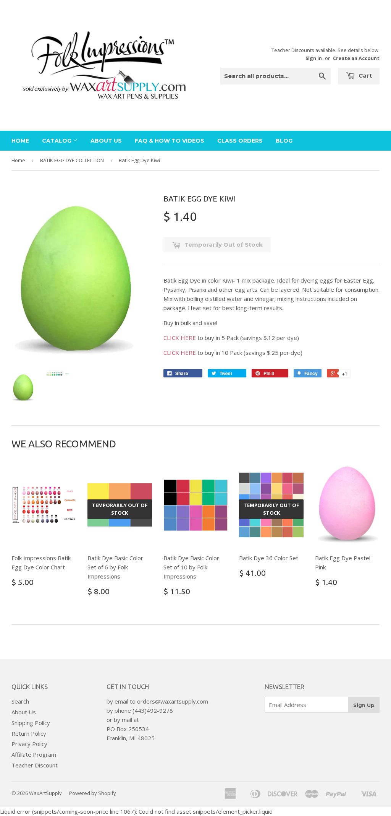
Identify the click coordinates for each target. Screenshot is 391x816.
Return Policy (28, 733)
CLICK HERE (179, 337)
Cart (364, 75)
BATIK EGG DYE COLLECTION (72, 160)
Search (20, 701)
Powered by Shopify (92, 793)
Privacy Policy (29, 744)
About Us (106, 140)
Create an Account (356, 58)
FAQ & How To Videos (169, 140)
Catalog (57, 140)
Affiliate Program (33, 754)
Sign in (313, 58)
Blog (284, 140)
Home (20, 140)
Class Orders (240, 140)
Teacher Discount (34, 765)
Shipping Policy (30, 723)
